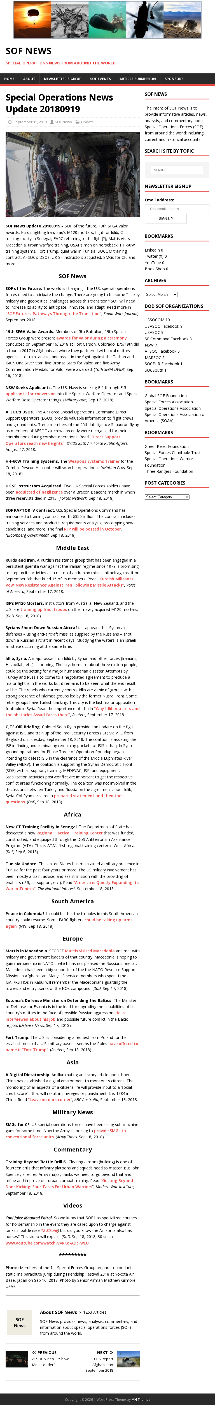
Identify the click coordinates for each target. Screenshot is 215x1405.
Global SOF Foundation (166, 395)
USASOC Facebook (162, 326)
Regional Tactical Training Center (69, 833)
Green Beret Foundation (167, 446)
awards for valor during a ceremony (91, 338)
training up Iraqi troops (43, 609)
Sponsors (174, 78)
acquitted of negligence (39, 492)
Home (9, 78)
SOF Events (100, 78)
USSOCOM (154, 319)
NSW (149, 345)
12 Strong (49, 1230)
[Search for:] (177, 170)
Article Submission (138, 78)
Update (87, 121)
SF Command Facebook (166, 338)
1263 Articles (94, 1312)
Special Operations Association (173, 408)
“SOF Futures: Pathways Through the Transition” (53, 313)
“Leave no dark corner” (50, 1099)
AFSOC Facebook (160, 351)
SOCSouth (154, 370)
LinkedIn (152, 250)
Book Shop (155, 268)
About (29, 78)
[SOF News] (107, 36)
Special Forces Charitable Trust (173, 452)
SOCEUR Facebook (162, 363)
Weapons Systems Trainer (94, 461)
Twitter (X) (154, 256)
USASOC (152, 332)
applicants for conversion (31, 393)
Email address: (159, 200)
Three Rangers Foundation (169, 471)
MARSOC (153, 357)
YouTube (153, 262)
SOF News (63, 121)
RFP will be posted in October (92, 529)
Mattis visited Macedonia (90, 950)
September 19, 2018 (30, 121)
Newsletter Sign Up (62, 78)
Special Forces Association (169, 401)
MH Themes (141, 1399)
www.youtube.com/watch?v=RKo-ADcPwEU (47, 1243)
